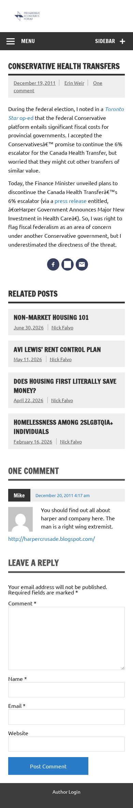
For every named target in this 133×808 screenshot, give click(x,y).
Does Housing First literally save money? (65, 385)
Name (17, 678)
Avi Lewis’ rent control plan (57, 349)
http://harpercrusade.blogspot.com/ (51, 538)
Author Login (66, 791)
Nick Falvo (62, 327)
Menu (28, 41)
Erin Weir (74, 83)
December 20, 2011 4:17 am (62, 495)
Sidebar (105, 41)
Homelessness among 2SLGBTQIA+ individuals (63, 426)
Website (18, 733)
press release (71, 200)
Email (17, 705)
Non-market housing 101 (51, 317)
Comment (22, 603)
